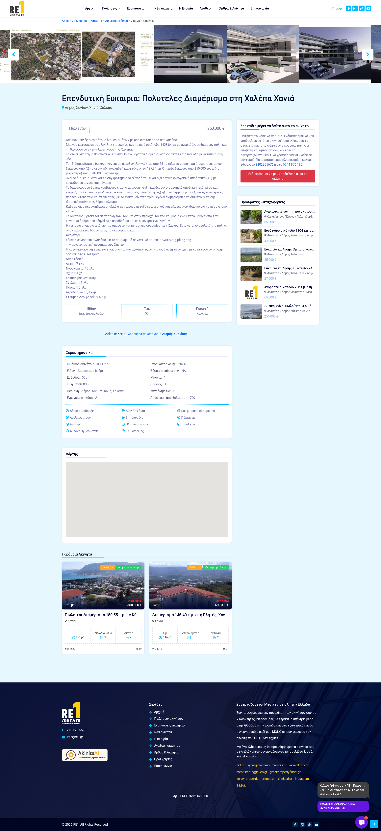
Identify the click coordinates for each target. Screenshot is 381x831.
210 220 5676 (76, 730)
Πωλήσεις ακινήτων (168, 719)
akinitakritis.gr (299, 765)
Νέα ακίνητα (163, 732)
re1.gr (240, 765)
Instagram (302, 779)
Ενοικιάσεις (136, 8)
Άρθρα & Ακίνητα (231, 8)
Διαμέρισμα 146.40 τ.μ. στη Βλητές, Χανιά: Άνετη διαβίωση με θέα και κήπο (221, 614)
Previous (10, 54)
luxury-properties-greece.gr (256, 779)
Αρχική (90, 8)
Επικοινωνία (260, 8)
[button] (361, 822)
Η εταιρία (161, 739)
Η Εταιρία (186, 8)
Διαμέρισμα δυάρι (116, 20)
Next (364, 54)
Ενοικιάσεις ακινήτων (170, 725)
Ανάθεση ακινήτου (167, 746)
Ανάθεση (206, 8)
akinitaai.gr (284, 779)
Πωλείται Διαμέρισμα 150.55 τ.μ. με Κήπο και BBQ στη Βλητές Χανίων (129, 614)
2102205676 (264, 164)
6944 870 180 (292, 164)
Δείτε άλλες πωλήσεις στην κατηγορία (147, 334)
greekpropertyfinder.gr (285, 772)
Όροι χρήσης (163, 759)
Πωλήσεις (110, 8)
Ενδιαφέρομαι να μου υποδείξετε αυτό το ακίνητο (277, 176)
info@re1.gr (75, 737)
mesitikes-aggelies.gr (252, 772)
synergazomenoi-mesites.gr (267, 765)
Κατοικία (96, 20)
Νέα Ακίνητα (163, 8)
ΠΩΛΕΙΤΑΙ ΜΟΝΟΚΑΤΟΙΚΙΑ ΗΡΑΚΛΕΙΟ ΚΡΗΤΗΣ (337, 806)
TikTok (241, 785)
